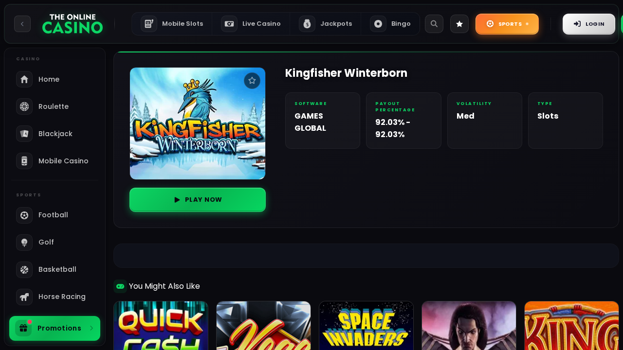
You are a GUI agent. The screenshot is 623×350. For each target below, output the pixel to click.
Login (595, 24)
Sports (510, 24)
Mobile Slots (175, 23)
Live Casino (261, 23)
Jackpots (329, 23)
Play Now (203, 199)
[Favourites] (459, 24)
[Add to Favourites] (252, 80)
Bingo (401, 23)
